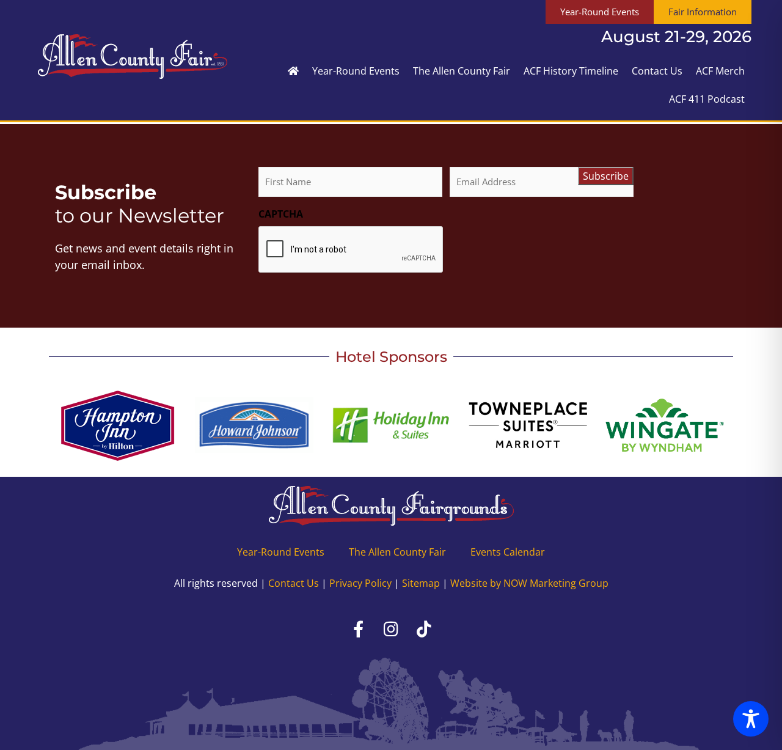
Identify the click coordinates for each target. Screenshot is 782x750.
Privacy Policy (360, 583)
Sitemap (421, 583)
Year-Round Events (356, 71)
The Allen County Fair (461, 71)
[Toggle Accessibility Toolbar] (751, 719)
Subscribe (606, 176)
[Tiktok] (423, 628)
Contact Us (657, 71)
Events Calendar (507, 552)
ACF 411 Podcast (707, 99)
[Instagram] (391, 628)
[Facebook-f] (358, 628)
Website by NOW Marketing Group (529, 583)
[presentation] (351, 250)
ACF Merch (720, 71)
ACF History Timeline (571, 71)
